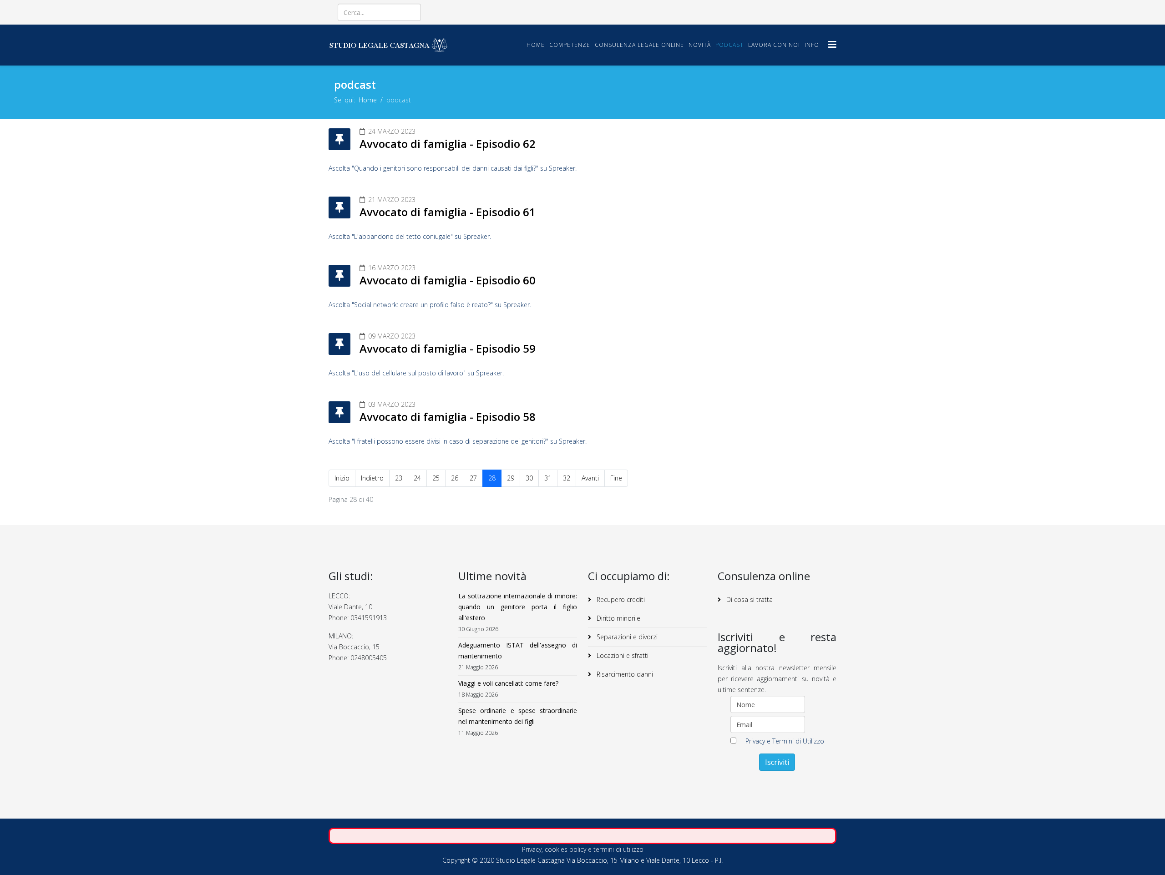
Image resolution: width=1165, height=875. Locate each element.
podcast (729, 45)
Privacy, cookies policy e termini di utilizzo (582, 849)
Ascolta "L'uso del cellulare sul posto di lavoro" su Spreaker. (416, 373)
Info (812, 45)
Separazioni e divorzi (626, 636)
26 (454, 478)
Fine (616, 478)
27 (473, 478)
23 (398, 478)
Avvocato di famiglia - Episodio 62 (448, 143)
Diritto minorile (617, 618)
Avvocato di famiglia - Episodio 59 (448, 348)
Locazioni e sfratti (621, 655)
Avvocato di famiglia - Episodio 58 (448, 416)
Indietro (372, 478)
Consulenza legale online (639, 45)
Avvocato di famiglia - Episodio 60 (448, 280)
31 (548, 478)
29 (510, 478)
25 (436, 478)
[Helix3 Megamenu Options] (832, 44)
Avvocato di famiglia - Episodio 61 (448, 211)
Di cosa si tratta (748, 599)
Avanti (590, 478)
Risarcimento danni (624, 674)
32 (566, 478)
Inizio (342, 478)
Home (536, 45)
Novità (700, 45)
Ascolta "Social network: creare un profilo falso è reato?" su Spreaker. (430, 304)
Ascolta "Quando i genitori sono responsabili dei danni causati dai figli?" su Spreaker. (453, 168)
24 (417, 478)
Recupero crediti (620, 599)
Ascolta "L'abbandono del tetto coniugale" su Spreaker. (410, 236)
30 (529, 478)
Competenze (569, 45)
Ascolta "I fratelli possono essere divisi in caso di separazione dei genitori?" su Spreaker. (458, 441)
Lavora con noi (774, 45)
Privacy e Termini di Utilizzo (784, 741)
